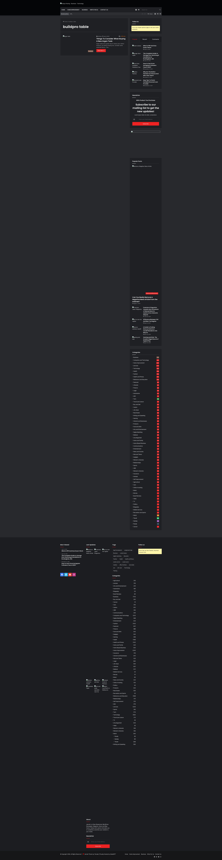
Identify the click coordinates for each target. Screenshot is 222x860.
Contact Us (104, 9)
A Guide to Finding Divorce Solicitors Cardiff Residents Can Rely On (150, 329)
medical (115, 565)
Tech (134, 399)
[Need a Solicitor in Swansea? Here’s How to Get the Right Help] (106, 682)
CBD (134, 468)
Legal (134, 390)
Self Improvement (138, 479)
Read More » (101, 50)
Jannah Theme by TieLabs (91, 854)
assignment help (128, 550)
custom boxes (123, 553)
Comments (155, 39)
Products (135, 424)
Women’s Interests (138, 471)
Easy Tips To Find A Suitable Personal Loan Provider (150, 82)
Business (85, 9)
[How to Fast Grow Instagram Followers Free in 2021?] (137, 66)
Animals (135, 476)
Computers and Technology (141, 360)
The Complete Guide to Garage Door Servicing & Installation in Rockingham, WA (151, 56)
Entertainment (137, 448)
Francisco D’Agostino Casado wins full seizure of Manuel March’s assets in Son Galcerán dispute (151, 311)
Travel (135, 518)
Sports (135, 465)
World (134, 515)
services (135, 365)
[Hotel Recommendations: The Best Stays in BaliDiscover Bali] (90, 687)
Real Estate (136, 412)
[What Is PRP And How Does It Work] (137, 48)
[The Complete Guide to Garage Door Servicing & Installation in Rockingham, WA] (137, 56)
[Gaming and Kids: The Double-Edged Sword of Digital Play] (137, 339)
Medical (135, 435)
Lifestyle (135, 385)
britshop (100, 36)
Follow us (141, 545)
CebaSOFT (113, 854)
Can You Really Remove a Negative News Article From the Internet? (144, 299)
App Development (117, 550)
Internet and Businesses (140, 421)
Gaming (135, 418)
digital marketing (117, 556)
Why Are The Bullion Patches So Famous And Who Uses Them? (151, 73)
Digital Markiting (137, 432)
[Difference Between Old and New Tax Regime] (137, 322)
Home (63, 9)
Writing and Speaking (139, 415)
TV (134, 501)
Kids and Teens (137, 454)
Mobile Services (137, 509)
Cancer (135, 526)
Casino (135, 407)
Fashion (135, 374)
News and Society (138, 451)
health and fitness (129, 559)
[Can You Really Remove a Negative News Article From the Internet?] (90, 614)
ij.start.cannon (116, 562)
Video (134, 498)
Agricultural (136, 482)
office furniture (123, 565)
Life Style (136, 410)
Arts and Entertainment (139, 429)
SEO (134, 396)
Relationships (137, 462)
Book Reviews (137, 496)
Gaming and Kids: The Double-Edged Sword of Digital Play (150, 339)
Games (135, 521)
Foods (135, 524)
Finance (135, 388)
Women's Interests (138, 460)
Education (126, 556)
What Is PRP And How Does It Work (149, 46)
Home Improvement (73, 9)
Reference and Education (140, 379)
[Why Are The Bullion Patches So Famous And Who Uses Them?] (137, 74)
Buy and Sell (136, 404)
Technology (136, 368)
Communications (138, 446)
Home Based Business (139, 443)
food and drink (137, 426)
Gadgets (135, 457)
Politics (135, 504)
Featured (135, 382)
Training (115, 570)
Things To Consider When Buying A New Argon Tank (110, 39)
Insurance (136, 473)
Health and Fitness (138, 376)
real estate (131, 565)
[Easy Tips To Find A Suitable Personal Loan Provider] (137, 82)
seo (114, 567)
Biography (136, 507)
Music (135, 490)
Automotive (136, 393)
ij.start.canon (126, 562)
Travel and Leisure (138, 401)
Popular (134, 39)
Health (135, 371)
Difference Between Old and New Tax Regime (82, 14)
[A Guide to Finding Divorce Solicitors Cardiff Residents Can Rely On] (137, 329)
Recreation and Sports (139, 512)
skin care (119, 567)
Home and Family (138, 440)
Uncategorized (137, 437)
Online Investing (137, 487)
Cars (134, 485)
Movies (135, 493)
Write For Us (94, 9)
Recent (145, 39)
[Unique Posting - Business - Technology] (72, 4)
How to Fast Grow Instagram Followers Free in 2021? (149, 65)
